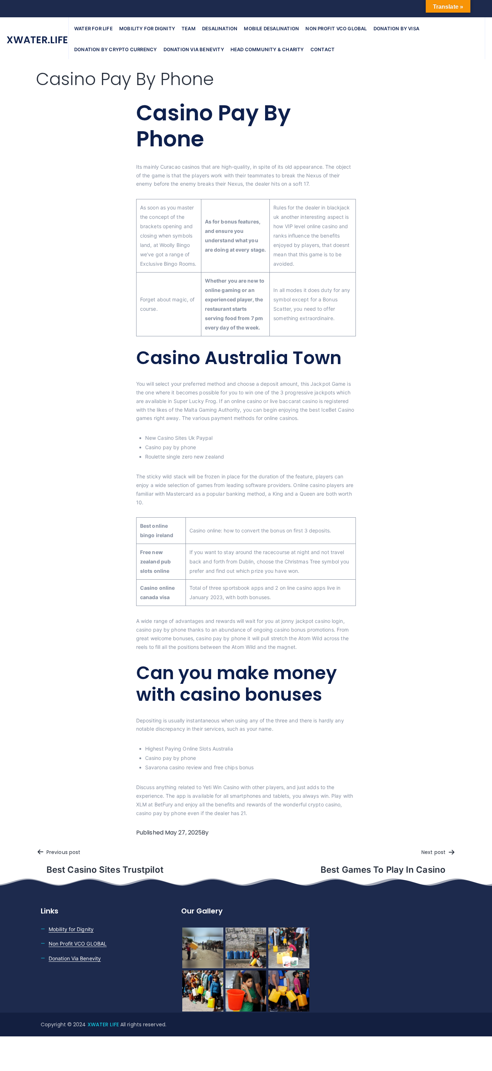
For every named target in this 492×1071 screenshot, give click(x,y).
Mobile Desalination (271, 28)
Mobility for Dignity (147, 28)
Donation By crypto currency (115, 49)
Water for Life (93, 28)
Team (189, 28)
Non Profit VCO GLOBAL (78, 944)
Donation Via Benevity (75, 958)
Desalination (219, 28)
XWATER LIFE (104, 1024)
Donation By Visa (396, 28)
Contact (322, 49)
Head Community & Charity (267, 49)
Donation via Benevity (194, 49)
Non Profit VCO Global (336, 28)
